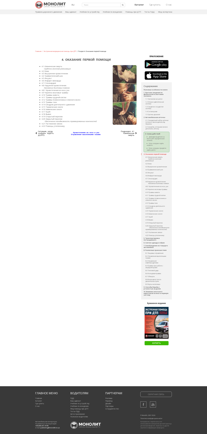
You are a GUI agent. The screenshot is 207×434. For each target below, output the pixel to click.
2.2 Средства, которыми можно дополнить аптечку (156, 128)
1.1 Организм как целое (153, 99)
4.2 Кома (148, 164)
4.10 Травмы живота (152, 192)
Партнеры (109, 406)
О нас (169, 4)
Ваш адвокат (70, 12)
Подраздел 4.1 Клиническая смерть (127, 133)
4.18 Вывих (149, 220)
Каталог (38, 401)
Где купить (155, 4)
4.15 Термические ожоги (154, 211)
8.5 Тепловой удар (151, 271)
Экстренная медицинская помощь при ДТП (59, 51)
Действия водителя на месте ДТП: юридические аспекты (156, 138)
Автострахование (77, 414)
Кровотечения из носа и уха (86, 132)
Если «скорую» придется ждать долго (156, 149)
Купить (156, 343)
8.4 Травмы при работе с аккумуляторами (154, 267)
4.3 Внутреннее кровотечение (156, 167)
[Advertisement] (103, 34)
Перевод (108, 401)
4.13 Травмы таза (151, 203)
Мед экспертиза (165, 12)
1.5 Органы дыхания (152, 114)
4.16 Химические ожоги (153, 214)
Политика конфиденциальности (151, 418)
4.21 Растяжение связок (153, 232)
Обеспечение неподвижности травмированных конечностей (157, 228)
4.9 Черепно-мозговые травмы (156, 189)
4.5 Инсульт (149, 173)
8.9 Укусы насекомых (152, 284)
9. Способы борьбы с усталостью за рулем (152, 288)
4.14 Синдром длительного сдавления (155, 207)
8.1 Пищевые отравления (154, 253)
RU (73, 4)
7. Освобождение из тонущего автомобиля (156, 246)
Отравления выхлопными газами (86, 134)
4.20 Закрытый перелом (154, 226)
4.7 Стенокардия (151, 179)
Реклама (108, 398)
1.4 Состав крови (151, 112)
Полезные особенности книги (155, 90)
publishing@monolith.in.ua (50, 428)
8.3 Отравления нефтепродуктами (151, 262)
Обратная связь (156, 394)
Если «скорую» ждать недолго (155, 144)
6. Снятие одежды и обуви (154, 243)
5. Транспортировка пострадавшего (152, 239)
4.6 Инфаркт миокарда (153, 176)
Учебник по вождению (112, 12)
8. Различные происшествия (155, 250)
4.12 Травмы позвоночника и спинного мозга (155, 199)
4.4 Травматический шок (154, 170)
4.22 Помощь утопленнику (154, 235)
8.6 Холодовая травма (153, 273)
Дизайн (108, 403)
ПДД (72, 398)
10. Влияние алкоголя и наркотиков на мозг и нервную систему (156, 293)
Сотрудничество (112, 409)
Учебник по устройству (90, 12)
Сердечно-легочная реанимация (153, 160)
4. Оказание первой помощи (155, 154)
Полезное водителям (79, 416)
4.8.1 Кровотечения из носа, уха (156, 186)
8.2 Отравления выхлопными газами (155, 257)
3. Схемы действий (152, 134)
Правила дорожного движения (48, 12)
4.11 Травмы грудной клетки (155, 195)
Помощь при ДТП (133, 12)
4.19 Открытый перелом (154, 223)
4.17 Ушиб (149, 217)
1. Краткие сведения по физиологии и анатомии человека (154, 94)
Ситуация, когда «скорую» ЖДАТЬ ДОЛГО (46, 133)
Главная (38, 51)
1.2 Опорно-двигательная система (154, 103)
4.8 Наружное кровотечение (155, 182)
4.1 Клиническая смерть (154, 157)
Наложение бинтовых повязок (158, 183)
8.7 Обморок (150, 276)
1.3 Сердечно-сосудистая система (154, 108)
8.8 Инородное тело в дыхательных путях (153, 280)
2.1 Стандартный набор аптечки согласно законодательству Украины (156, 122)
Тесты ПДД (149, 12)
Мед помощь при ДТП (79, 409)
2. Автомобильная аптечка (154, 117)
